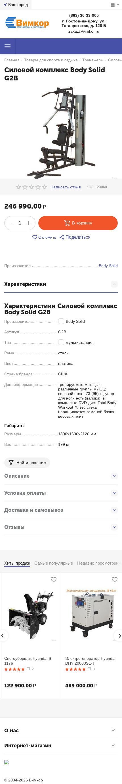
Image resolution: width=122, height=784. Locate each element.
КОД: (90, 187)
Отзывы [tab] (14, 527)
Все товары (8, 46)
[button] (75, 237)
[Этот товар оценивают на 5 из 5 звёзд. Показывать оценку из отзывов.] (14, 669)
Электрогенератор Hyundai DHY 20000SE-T (90, 661)
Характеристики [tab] (25, 284)
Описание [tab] (17, 476)
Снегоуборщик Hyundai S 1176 (27, 661)
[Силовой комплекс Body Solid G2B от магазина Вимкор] (61, 132)
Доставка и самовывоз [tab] (33, 510)
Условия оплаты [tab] (25, 493)
